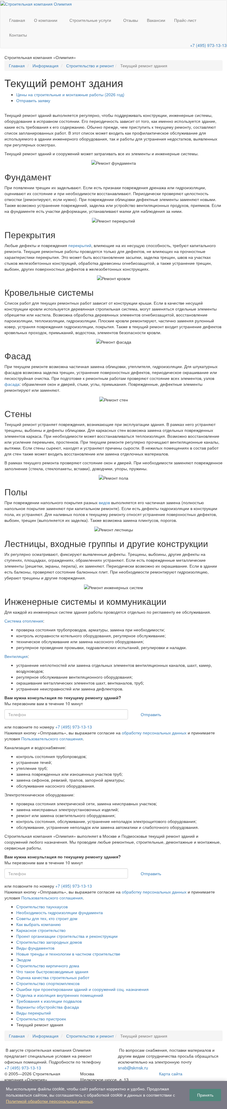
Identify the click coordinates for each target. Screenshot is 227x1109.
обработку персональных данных (154, 733)
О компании (45, 20)
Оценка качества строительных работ (52, 977)
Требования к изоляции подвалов (49, 1001)
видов (104, 502)
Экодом (23, 960)
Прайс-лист (185, 20)
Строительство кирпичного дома (47, 965)
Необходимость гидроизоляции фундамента (59, 912)
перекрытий (79, 245)
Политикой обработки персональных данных (49, 1101)
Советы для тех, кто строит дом (46, 918)
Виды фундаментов (35, 948)
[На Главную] (36, 3)
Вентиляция (16, 656)
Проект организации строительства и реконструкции (67, 936)
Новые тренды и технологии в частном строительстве (68, 954)
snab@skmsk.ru (133, 1068)
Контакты (18, 35)
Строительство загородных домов (49, 942)
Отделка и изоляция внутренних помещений (59, 995)
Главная (17, 20)
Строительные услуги (90, 20)
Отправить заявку (33, 100)
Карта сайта (170, 1074)
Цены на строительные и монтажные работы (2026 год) (70, 94)
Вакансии (156, 20)
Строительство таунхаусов (42, 906)
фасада (12, 384)
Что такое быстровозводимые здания (52, 971)
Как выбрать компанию (38, 924)
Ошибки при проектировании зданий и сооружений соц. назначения (82, 989)
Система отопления (23, 621)
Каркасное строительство (41, 930)
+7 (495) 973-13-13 (208, 45)
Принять (205, 1095)
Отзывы (130, 20)
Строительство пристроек (41, 1019)
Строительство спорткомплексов (48, 983)
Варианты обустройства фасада (47, 1007)
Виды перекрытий (33, 1013)
